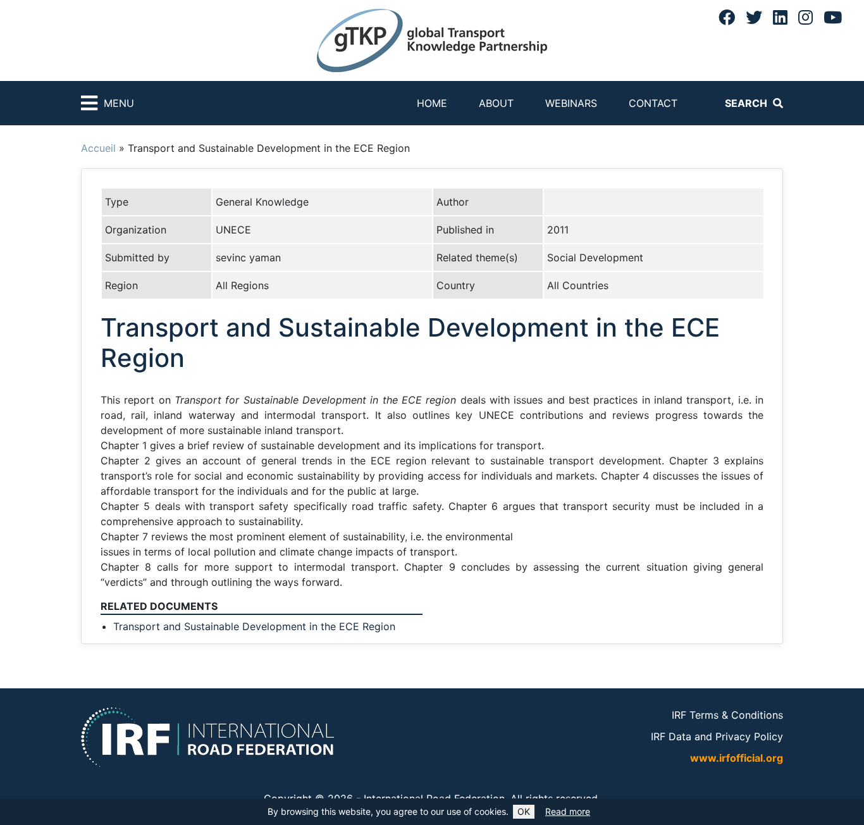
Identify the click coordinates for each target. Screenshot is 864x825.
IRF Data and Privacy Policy (717, 736)
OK (523, 811)
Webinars (571, 103)
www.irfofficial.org (736, 758)
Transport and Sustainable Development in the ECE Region (254, 626)
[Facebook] (727, 17)
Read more (567, 811)
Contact (653, 103)
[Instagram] (805, 17)
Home (432, 103)
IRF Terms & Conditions (727, 715)
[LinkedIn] (780, 17)
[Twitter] (754, 17)
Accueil (98, 148)
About (496, 103)
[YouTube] (833, 17)
